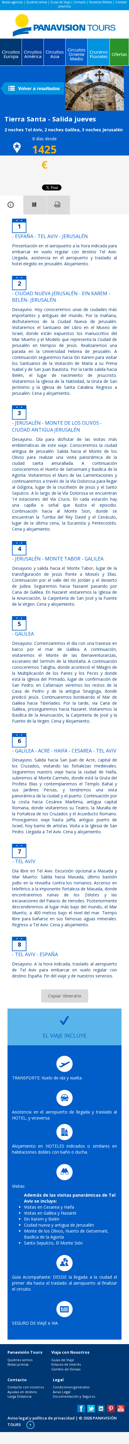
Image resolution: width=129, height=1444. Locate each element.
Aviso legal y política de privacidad (41, 1418)
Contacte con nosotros (26, 1387)
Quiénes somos (36, 2)
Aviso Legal (61, 1392)
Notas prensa (18, 1364)
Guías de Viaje (60, 2)
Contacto (80, 2)
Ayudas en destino (22, 1392)
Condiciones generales (71, 1387)
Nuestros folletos (100, 2)
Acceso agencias (12, 2)
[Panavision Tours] (64, 24)
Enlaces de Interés (66, 1364)
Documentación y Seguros (74, 1396)
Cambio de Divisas (65, 1369)
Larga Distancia (20, 1396)
